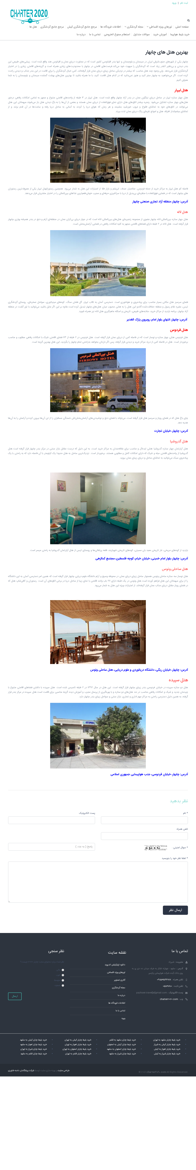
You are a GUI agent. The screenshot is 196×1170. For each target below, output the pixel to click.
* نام (185, 813)
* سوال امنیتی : (180, 848)
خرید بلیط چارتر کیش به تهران (78, 1040)
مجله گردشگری (134, 27)
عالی (58, 970)
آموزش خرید (160, 34)
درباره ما (81, 34)
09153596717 (164, 980)
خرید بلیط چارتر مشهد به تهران (166, 1040)
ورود (174, 3)
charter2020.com (169, 999)
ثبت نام (184, 3)
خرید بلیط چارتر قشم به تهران (78, 1054)
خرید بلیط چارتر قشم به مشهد (33, 1054)
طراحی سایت (63, 1070)
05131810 (167, 986)
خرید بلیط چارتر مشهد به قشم (122, 1040)
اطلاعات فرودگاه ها (110, 27)
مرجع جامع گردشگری (52, 27)
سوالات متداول (141, 34)
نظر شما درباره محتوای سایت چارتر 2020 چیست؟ (42, 962)
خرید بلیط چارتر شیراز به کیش (167, 1054)
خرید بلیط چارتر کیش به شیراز (167, 1044)
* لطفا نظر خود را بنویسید (175, 858)
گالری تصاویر (119, 980)
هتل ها (33, 27)
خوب (58, 975)
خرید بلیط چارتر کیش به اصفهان (121, 1044)
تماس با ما (94, 34)
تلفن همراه (182, 829)
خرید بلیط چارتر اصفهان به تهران (76, 1049)
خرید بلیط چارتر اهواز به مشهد (33, 1044)
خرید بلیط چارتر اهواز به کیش (167, 1049)
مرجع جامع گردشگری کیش (82, 27)
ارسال (15, 996)
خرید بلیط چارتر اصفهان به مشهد (121, 1049)
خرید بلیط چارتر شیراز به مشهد (122, 1054)
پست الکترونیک (87, 813)
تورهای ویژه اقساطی (160, 27)
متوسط (57, 980)
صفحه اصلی (182, 27)
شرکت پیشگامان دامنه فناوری (21, 1070)
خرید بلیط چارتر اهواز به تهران (78, 1044)
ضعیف (57, 985)
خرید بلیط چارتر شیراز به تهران (33, 1049)
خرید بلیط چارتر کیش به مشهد (33, 1040)
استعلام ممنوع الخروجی (117, 34)
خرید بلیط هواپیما (179, 34)
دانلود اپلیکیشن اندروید (115, 965)
